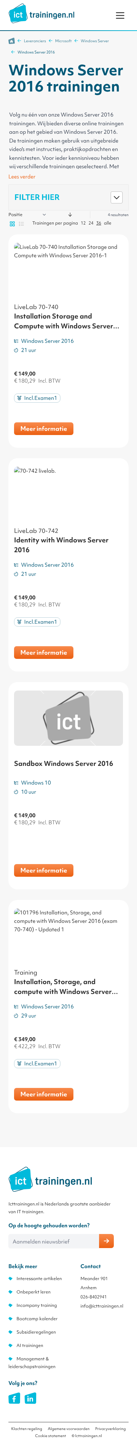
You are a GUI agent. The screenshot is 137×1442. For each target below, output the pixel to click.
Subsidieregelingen (36, 1332)
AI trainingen (30, 1345)
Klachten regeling (26, 1428)
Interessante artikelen (39, 1279)
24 (91, 223)
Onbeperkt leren (34, 1292)
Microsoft (63, 40)
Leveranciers (35, 40)
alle (107, 223)
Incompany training (37, 1305)
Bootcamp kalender (37, 1319)
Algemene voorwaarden (69, 1428)
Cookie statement (50, 1435)
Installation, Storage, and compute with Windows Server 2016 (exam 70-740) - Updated (63, 991)
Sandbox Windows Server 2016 (63, 763)
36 (98, 223)
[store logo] (41, 13)
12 (83, 223)
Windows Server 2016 (36, 52)
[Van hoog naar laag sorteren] (70, 214)
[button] (68, 197)
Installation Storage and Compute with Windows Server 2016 (63, 325)
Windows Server (95, 40)
